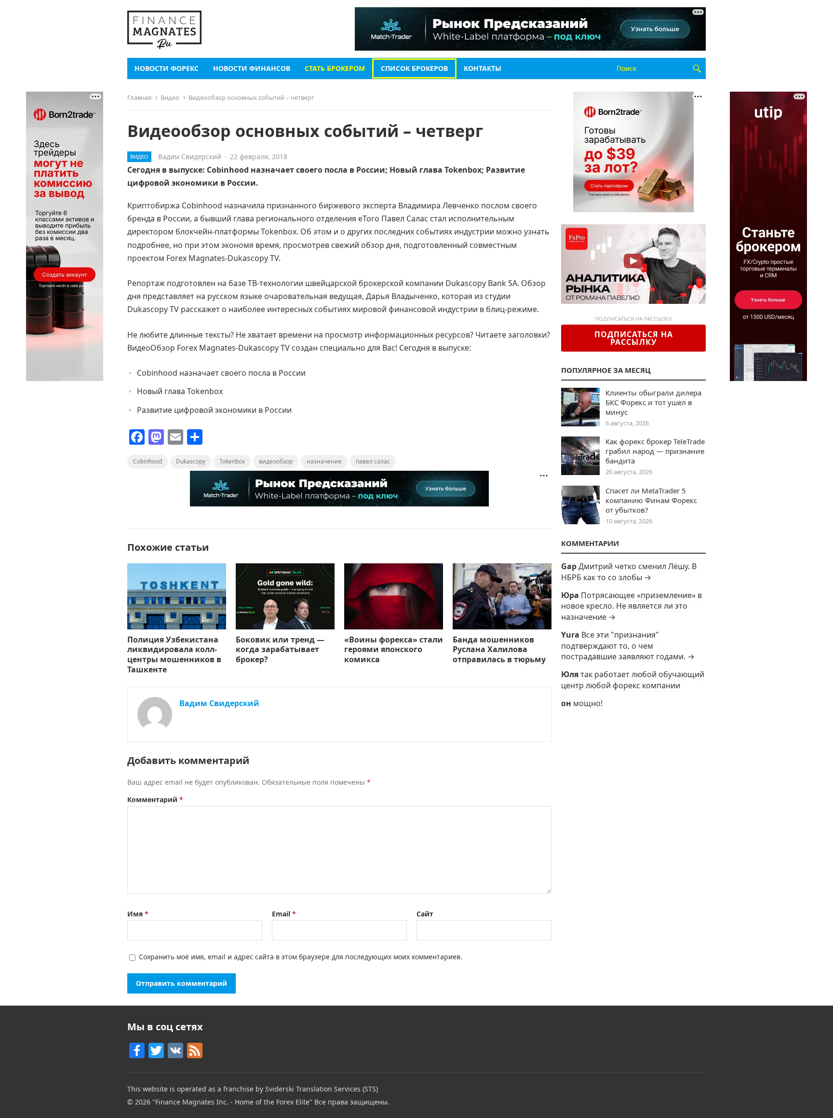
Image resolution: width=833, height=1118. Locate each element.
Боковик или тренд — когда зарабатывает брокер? (280, 649)
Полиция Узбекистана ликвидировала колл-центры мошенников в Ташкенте (174, 654)
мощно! (588, 703)
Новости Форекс (166, 68)
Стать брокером (335, 68)
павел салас (373, 461)
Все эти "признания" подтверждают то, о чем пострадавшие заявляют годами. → (628, 645)
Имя (137, 913)
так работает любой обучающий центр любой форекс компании (632, 679)
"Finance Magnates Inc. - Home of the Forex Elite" (232, 1101)
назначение (324, 461)
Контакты (482, 68)
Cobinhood (147, 461)
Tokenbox (232, 461)
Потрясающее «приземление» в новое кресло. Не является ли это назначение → (631, 606)
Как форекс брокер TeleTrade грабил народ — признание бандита (655, 450)
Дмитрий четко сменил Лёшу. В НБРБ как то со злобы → (629, 571)
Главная (139, 97)
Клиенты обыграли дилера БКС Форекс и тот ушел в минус (653, 402)
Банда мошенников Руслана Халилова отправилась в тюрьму (499, 649)
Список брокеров (414, 68)
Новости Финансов (251, 68)
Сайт (424, 913)
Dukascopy (190, 461)
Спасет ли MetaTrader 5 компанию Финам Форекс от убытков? (651, 500)
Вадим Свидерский (189, 156)
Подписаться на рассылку (633, 338)
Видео (170, 97)
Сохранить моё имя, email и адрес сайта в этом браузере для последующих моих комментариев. (300, 956)
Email (284, 913)
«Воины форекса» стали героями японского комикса (393, 649)
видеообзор (276, 461)
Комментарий (155, 799)
